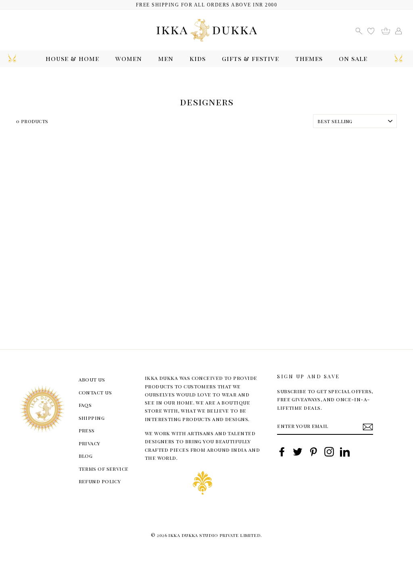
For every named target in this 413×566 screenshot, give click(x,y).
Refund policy (100, 481)
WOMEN (128, 58)
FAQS (85, 404)
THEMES (309, 58)
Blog (86, 455)
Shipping (92, 417)
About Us (92, 379)
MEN (165, 58)
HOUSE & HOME (72, 58)
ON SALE (353, 58)
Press (87, 430)
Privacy (89, 443)
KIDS (198, 58)
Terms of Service (104, 468)
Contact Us (95, 392)
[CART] (389, 30)
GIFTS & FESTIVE (250, 58)
